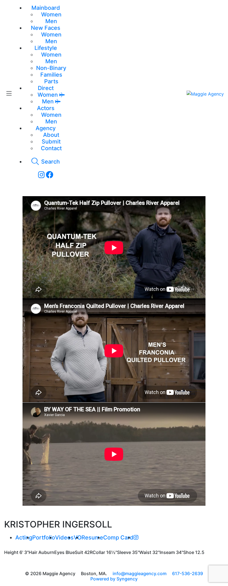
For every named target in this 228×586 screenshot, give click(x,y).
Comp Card (118, 537)
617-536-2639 (187, 573)
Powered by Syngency (114, 579)
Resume (92, 537)
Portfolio (43, 537)
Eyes (59, 552)
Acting (23, 537)
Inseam (167, 552)
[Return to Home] (205, 93)
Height (11, 552)
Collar (99, 552)
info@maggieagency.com (140, 573)
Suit (79, 552)
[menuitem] (51, 14)
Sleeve (124, 552)
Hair (33, 552)
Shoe (188, 552)
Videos (64, 537)
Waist (145, 552)
